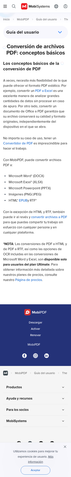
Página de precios (28, 280)
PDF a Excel (43, 91)
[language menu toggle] (57, 6)
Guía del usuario (46, 19)
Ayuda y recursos (19, 398)
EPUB (23, 200)
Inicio (6, 19)
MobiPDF (23, 19)
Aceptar (35, 470)
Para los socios (17, 410)
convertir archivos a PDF (49, 217)
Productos (14, 387)
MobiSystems (16, 421)
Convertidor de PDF (18, 143)
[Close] (65, 447)
